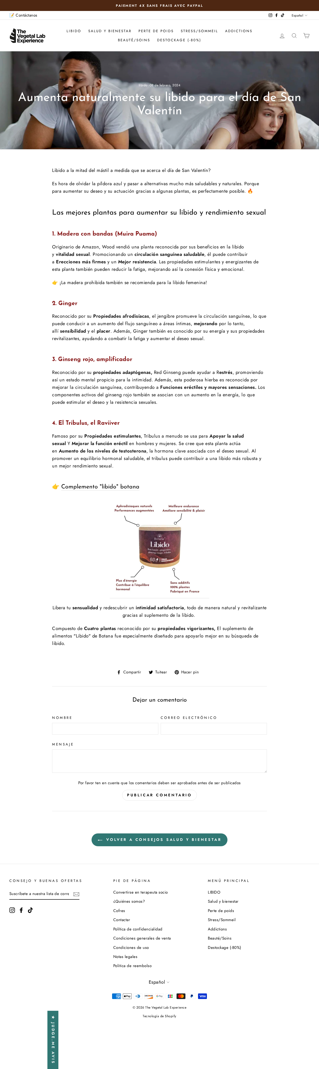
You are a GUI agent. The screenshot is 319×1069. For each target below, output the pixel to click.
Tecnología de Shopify (159, 1016)
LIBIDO (74, 31)
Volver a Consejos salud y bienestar (163, 839)
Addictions (238, 31)
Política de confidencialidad (138, 929)
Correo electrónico (189, 717)
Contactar (121, 920)
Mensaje (63, 744)
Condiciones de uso (131, 947)
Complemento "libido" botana (100, 487)
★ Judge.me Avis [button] (53, 1040)
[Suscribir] (76, 894)
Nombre (62, 717)
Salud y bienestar (109, 31)
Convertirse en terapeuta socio (140, 892)
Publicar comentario (159, 795)
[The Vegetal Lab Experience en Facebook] (21, 910)
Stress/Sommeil (199, 31)
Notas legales (125, 956)
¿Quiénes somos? (129, 901)
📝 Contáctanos (23, 15)
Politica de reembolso (132, 965)
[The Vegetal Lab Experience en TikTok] (30, 910)
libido (143, 85)
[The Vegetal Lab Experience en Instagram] (12, 910)
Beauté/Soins (134, 40)
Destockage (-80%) (179, 40)
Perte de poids (156, 31)
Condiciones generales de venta (142, 938)
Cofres (119, 910)
